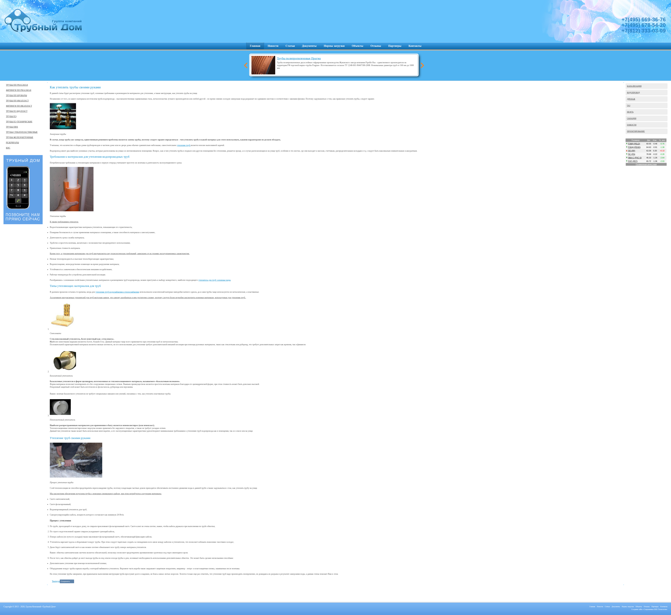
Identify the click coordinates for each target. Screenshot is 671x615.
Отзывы (375, 45)
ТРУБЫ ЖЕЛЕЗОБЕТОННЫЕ (19, 137)
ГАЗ (628, 105)
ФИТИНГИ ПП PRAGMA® (18, 90)
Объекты (357, 45)
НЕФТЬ (630, 112)
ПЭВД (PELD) (634, 144)
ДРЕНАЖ (631, 99)
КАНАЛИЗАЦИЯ (634, 86)
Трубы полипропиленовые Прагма (299, 58)
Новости (273, 45)
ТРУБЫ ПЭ (11, 116)
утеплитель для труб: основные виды (214, 280)
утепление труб (184, 145)
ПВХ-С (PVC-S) (635, 158)
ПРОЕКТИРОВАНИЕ (636, 131)
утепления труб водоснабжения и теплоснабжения (117, 292)
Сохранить (65, 581)
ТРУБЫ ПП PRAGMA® (17, 85)
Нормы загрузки (334, 45)
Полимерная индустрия (646, 164)
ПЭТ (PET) (633, 161)
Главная (255, 45)
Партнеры (394, 45)
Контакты (415, 45)
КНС (8, 148)
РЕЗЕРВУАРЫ (12, 142)
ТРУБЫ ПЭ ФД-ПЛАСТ (16, 111)
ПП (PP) (631, 151)
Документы (309, 45)
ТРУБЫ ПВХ (12, 127)
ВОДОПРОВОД (633, 92)
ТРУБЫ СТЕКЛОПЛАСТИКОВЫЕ (22, 132)
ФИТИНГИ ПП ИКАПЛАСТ (19, 106)
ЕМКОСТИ (631, 125)
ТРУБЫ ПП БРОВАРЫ (16, 95)
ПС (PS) (631, 154)
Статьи (290, 45)
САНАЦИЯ (631, 118)
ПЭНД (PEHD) (634, 147)
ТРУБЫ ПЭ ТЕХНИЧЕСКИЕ (19, 121)
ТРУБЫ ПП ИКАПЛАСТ (17, 101)
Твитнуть (56, 581)
